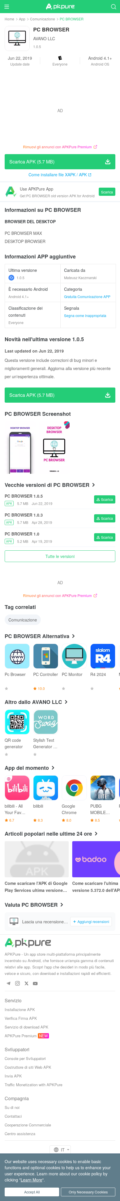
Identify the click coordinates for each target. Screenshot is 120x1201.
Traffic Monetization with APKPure (33, 1084)
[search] (113, 6)
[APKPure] (60, 6)
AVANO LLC (44, 38)
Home (9, 18)
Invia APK (13, 1076)
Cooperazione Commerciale (28, 1125)
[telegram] (8, 983)
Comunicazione (42, 18)
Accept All (32, 1191)
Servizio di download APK (26, 1027)
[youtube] (35, 983)
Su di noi (12, 1107)
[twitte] (26, 983)
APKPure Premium (21, 1035)
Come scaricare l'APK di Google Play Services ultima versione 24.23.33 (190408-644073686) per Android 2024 (36, 887)
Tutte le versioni (60, 556)
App (22, 18)
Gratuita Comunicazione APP (87, 296)
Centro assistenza (20, 1133)
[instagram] (17, 983)
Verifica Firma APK (21, 1018)
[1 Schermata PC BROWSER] (54, 447)
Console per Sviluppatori (25, 1058)
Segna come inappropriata (85, 315)
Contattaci (13, 1116)
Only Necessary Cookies (88, 1191)
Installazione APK (20, 1009)
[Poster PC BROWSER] (20, 447)
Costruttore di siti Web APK (28, 1067)
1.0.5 (20, 277)
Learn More (31, 1180)
